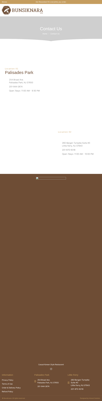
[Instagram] (99, 2)
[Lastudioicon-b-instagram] (51, 369)
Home (45, 34)
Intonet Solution (94, 398)
